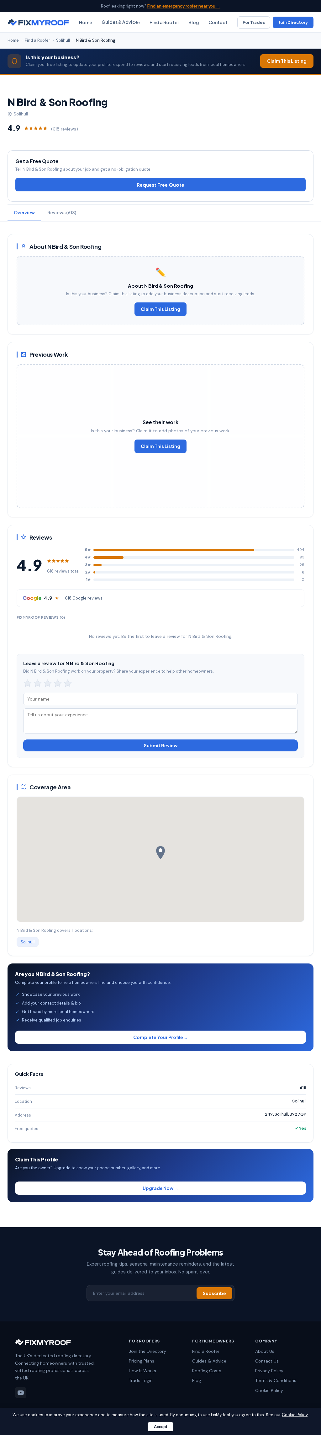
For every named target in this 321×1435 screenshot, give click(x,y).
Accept (160, 1426)
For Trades (254, 22)
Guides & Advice (120, 22)
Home (85, 22)
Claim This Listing (287, 61)
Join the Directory (147, 1351)
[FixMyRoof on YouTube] (20, 1392)
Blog (193, 22)
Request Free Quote (160, 185)
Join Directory (293, 22)
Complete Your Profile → (160, 1037)
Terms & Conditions (275, 1380)
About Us (264, 1351)
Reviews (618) (61, 212)
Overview (24, 212)
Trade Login (141, 1380)
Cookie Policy (269, 1390)
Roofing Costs (206, 1371)
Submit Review (160, 745)
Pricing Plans (141, 1361)
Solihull (63, 40)
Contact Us (267, 1361)
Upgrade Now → (160, 1188)
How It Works (142, 1371)
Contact (218, 22)
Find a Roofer (164, 22)
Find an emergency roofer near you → (183, 6)
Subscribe (214, 1293)
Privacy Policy (269, 1371)
